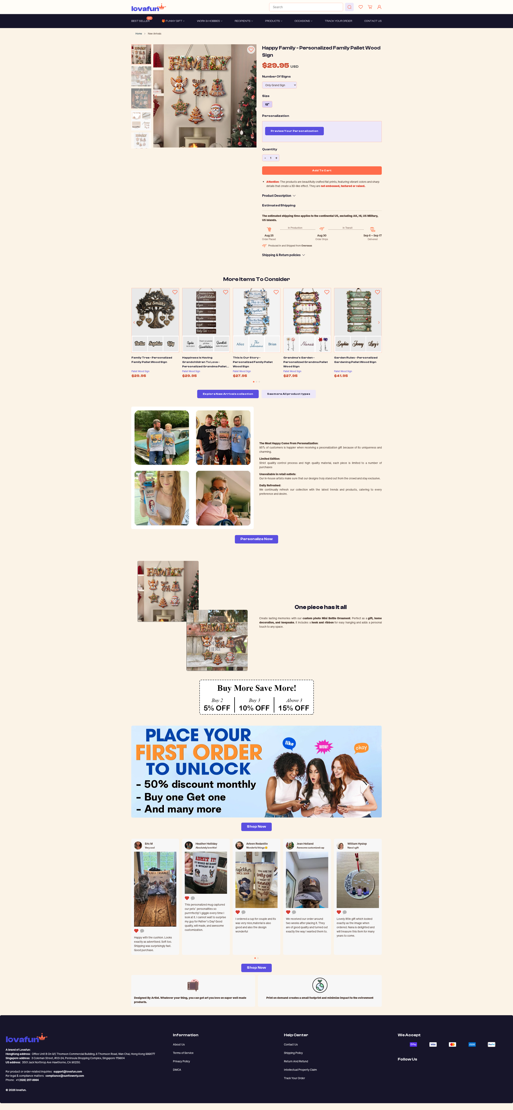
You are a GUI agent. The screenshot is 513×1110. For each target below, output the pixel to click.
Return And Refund (296, 1061)
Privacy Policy (181, 1061)
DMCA (177, 1070)
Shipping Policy (293, 1053)
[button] (253, 382)
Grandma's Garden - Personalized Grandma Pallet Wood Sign (305, 362)
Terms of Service (183, 1053)
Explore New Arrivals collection (228, 394)
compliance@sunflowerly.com (64, 1076)
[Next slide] (253, 96)
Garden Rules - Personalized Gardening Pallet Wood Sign (356, 360)
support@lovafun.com (68, 1071)
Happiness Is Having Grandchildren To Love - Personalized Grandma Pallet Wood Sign (204, 362)
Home (138, 33)
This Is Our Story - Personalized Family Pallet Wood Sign (253, 362)
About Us (179, 1044)
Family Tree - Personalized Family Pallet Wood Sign (151, 360)
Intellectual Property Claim (300, 1070)
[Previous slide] (156, 96)
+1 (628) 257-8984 (27, 1080)
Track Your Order (294, 1078)
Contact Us (291, 1044)
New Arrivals (154, 33)
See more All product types (288, 394)
